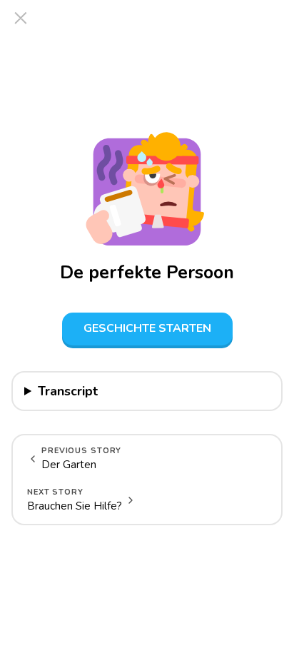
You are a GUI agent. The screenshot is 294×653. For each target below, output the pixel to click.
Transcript (68, 391)
